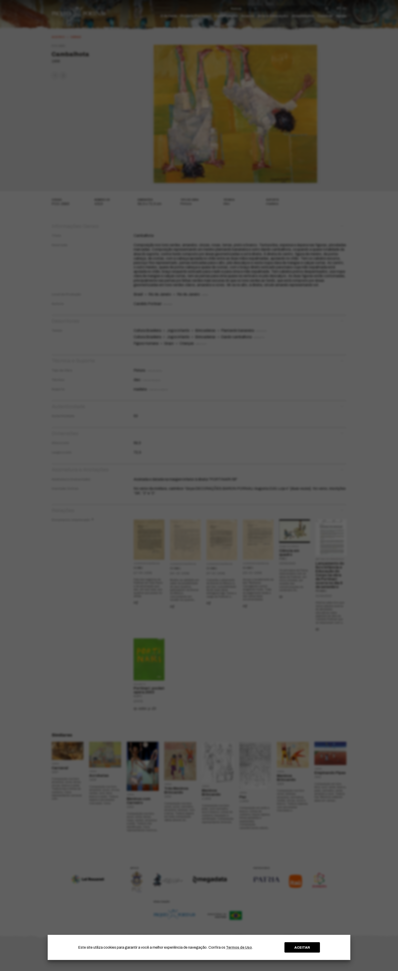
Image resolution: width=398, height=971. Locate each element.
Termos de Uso (239, 947)
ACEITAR (302, 947)
